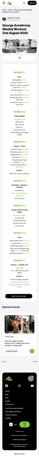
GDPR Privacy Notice (19, 439)
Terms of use (19, 431)
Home (4, 10)
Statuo (22, 454)
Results (7, 401)
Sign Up (32, 3)
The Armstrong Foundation (14, 408)
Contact (8, 418)
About (7, 391)
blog (10, 10)
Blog (6, 394)
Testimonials (9, 404)
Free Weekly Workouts (13, 412)
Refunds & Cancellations (19, 435)
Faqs (7, 398)
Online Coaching (11, 415)
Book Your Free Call (19, 296)
